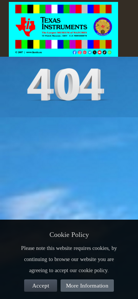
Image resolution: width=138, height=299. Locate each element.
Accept (40, 286)
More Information (87, 286)
